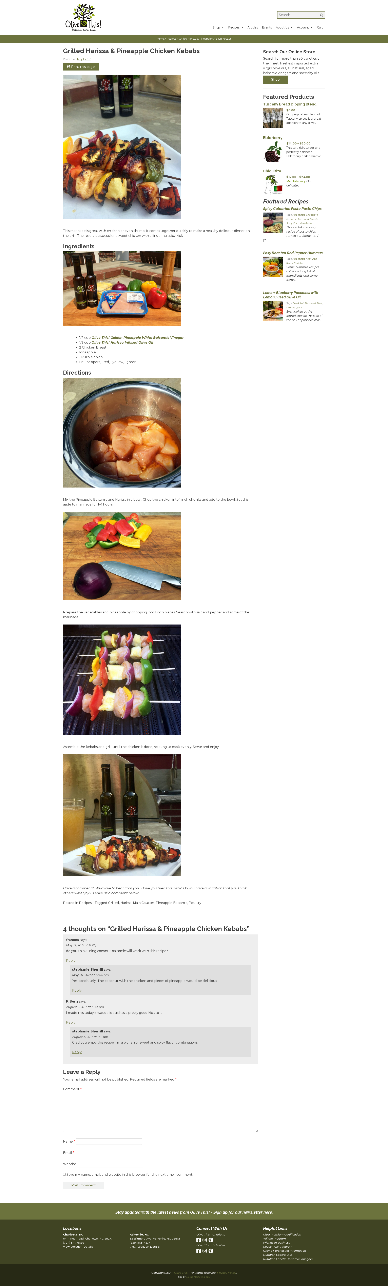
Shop (216, 27)
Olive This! (181, 1272)
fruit (319, 303)
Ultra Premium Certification (282, 1234)
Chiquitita (272, 171)
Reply (71, 961)
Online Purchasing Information (284, 1250)
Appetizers (299, 214)
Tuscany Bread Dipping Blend (289, 104)
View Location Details (78, 1246)
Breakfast (298, 303)
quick (299, 307)
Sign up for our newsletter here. (243, 1212)
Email (68, 1153)
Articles (253, 27)
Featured (303, 219)
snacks (314, 219)
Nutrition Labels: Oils (277, 1254)
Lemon (290, 307)
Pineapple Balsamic (171, 903)
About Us (282, 27)
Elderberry (273, 138)
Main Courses (143, 903)
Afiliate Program (274, 1238)
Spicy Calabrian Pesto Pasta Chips (292, 208)
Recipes (233, 27)
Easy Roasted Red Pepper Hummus (293, 253)
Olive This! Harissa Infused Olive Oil (122, 342)
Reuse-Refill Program (277, 1246)
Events (267, 27)
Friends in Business (276, 1242)
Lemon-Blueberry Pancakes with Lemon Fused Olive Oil (290, 295)
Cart (320, 27)
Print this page (82, 67)
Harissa (126, 903)
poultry (195, 903)
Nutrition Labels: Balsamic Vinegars (288, 1259)
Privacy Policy (226, 1272)
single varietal (294, 263)
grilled (113, 903)
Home (160, 38)
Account (303, 27)
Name (69, 1141)
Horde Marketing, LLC (198, 1277)
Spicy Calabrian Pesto (299, 223)
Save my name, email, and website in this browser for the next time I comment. (129, 1174)
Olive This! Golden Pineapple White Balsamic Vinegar (138, 338)
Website (69, 1164)
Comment (72, 1089)
